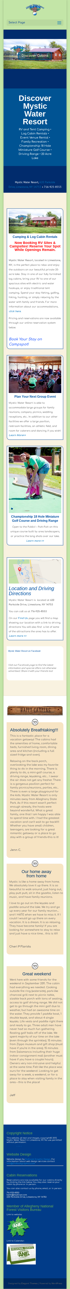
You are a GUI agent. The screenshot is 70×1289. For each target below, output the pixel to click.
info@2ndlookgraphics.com (21, 1163)
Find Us (23, 618)
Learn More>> (17, 435)
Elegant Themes (29, 1283)
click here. (15, 311)
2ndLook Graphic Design (38, 1159)
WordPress (57, 1283)
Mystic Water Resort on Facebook (24, 651)
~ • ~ (14, 1146)
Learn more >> (35, 540)
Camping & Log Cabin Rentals (35, 236)
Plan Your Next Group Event (35, 396)
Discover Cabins (35, 55)
